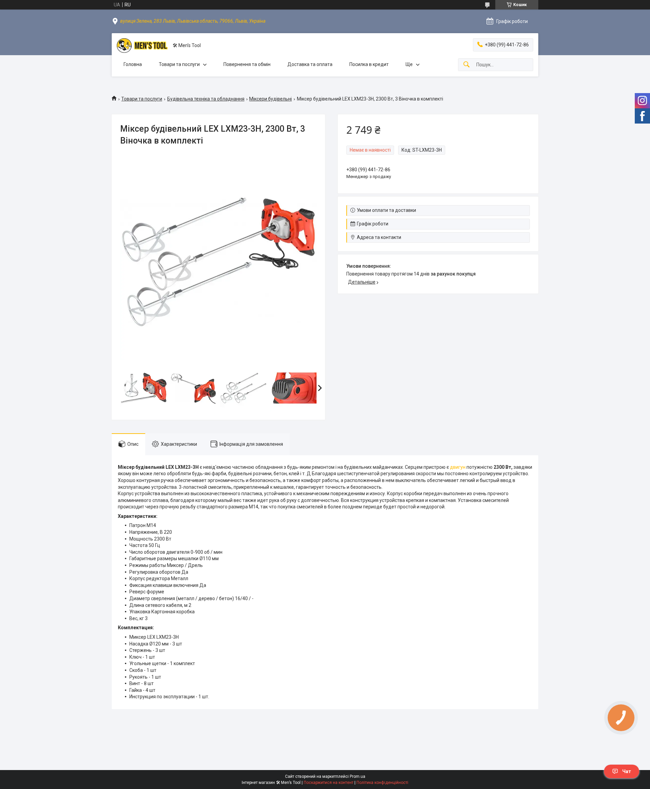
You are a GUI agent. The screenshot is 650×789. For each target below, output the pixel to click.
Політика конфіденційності (382, 782)
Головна (133, 64)
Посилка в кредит (369, 64)
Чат (626, 771)
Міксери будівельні (270, 99)
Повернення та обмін (246, 64)
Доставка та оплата (309, 64)
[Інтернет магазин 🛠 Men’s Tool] (142, 45)
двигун (457, 467)
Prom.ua (357, 776)
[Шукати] (466, 65)
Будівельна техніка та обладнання (205, 99)
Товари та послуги (179, 64)
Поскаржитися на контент (328, 782)
